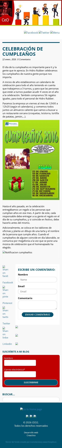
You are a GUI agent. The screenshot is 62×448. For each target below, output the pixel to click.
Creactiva (31, 435)
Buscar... (8, 394)
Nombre (23, 274)
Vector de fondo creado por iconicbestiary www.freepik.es (31, 442)
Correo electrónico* (14, 369)
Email (21, 286)
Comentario (25, 298)
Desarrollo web (31, 433)
